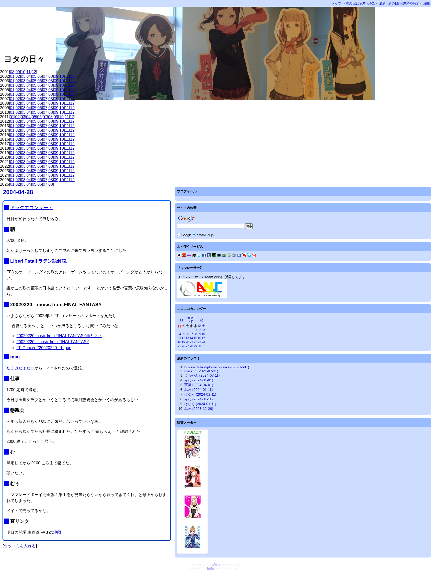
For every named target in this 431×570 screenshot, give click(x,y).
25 (179, 346)
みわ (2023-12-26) (198, 409)
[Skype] (249, 256)
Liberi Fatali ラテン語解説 (38, 261)
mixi (15, 356)
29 (195, 346)
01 (12, 76)
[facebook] (204, 256)
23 (199, 342)
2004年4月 (191, 320)
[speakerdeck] (224, 256)
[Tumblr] (209, 256)
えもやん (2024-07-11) (202, 375)
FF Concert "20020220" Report (43, 348)
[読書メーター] (214, 256)
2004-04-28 (18, 192)
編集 (427, 3)
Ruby (211, 568)
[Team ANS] (202, 297)
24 (203, 342)
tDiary (216, 564)
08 (12, 72)
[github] (219, 256)
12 (34, 72)
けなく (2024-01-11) (200, 394)
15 (195, 338)
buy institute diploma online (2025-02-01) (216, 367)
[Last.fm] (184, 256)
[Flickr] (189, 256)
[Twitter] (199, 256)
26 (183, 346)
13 (187, 338)
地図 (57, 532)
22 (195, 342)
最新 (382, 3)
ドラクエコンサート (31, 207)
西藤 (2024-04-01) (198, 385)
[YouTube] (244, 256)
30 (199, 346)
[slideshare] (229, 256)
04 (28, 76)
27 (187, 346)
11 (28, 72)
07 (45, 76)
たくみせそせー (20, 368)
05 (34, 76)
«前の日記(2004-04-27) (360, 3)
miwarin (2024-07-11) (201, 371)
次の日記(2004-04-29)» (404, 3)
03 (23, 76)
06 (39, 76)
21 (191, 342)
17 (203, 338)
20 (187, 342)
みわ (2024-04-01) (198, 380)
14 (191, 338)
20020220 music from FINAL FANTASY (52, 342)
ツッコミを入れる (20, 546)
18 (179, 342)
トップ (336, 3)
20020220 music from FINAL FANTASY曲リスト (59, 336)
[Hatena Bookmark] (239, 256)
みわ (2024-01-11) (198, 390)
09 (17, 72)
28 (191, 346)
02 (17, 76)
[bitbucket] (234, 256)
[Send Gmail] (254, 256)
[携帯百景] (194, 256)
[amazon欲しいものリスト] (179, 256)
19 (183, 342)
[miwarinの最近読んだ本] (192, 553)
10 (23, 72)
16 (199, 338)
